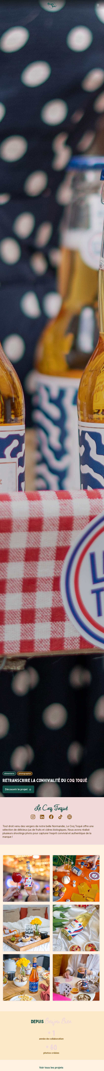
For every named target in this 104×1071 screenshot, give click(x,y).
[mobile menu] (98, 5)
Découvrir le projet (16, 789)
